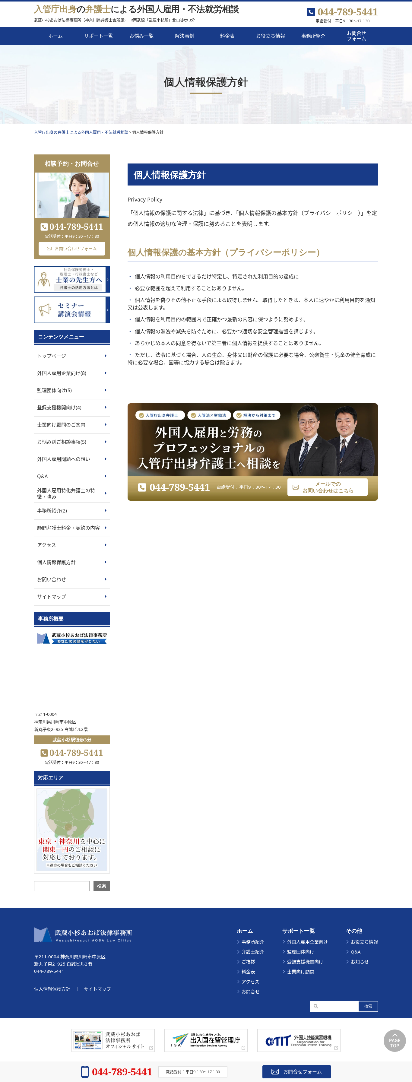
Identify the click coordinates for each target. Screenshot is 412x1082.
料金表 (248, 972)
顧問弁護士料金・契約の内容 (68, 528)
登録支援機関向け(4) (59, 407)
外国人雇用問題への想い (63, 459)
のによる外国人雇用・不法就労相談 (136, 8)
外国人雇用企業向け (307, 942)
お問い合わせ (51, 579)
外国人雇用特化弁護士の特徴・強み (66, 493)
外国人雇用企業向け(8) (61, 373)
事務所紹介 (313, 36)
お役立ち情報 (270, 36)
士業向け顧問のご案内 (61, 424)
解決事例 (184, 36)
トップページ (51, 356)
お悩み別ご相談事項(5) (61, 442)
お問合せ (251, 991)
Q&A (42, 476)
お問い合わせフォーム (76, 248)
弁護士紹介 (253, 952)
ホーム (55, 36)
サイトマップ (51, 596)
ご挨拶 (248, 962)
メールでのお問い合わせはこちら (328, 487)
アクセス (46, 545)
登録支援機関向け (305, 962)
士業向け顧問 (300, 972)
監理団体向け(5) (54, 390)
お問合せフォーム (356, 36)
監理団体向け (300, 952)
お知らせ (360, 962)
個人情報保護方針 (56, 562)
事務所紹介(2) (52, 510)
